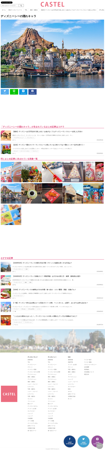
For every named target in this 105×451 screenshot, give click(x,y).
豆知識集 (30, 418)
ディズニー (16, 309)
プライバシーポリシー (90, 364)
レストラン (31, 386)
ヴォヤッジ (35, 151)
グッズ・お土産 (32, 408)
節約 (30, 282)
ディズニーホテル (33, 406)
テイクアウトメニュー (19, 137)
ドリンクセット (30, 137)
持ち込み (24, 309)
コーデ (70, 374)
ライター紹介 (88, 359)
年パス (70, 399)
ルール (38, 309)
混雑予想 (70, 362)
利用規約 (86, 369)
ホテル (70, 391)
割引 (27, 269)
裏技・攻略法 (31, 377)
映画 (69, 389)
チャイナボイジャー (18, 295)
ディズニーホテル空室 (34, 372)
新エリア (30, 403)
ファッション (31, 401)
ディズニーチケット (18, 269)
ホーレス (16, 151)
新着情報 (30, 359)
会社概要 (86, 367)
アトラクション (28, 322)
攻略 (26, 282)
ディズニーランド (18, 282)
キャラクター (31, 411)
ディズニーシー (32, 364)
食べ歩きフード (32, 430)
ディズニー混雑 (32, 369)
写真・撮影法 (31, 389)
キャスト (30, 399)
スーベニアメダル (33, 423)
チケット (30, 367)
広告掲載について (89, 372)
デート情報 (31, 421)
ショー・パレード (33, 384)
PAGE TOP (100, 445)
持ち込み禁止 (31, 309)
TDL (29, 362)
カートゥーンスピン (25, 151)
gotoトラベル (31, 425)
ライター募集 (88, 362)
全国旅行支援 (31, 428)
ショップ (30, 413)
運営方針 (86, 374)
